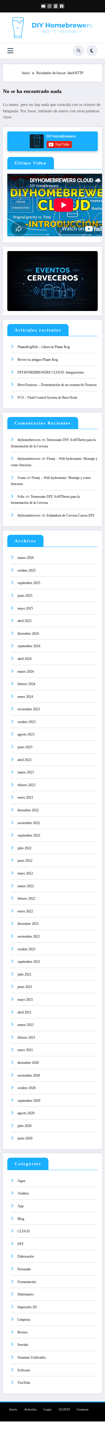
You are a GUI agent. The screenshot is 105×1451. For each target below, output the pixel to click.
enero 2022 (25, 911)
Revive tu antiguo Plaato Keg (38, 360)
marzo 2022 (26, 886)
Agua (21, 1181)
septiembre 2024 (29, 646)
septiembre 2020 (29, 1101)
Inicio (13, 1409)
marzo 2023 (26, 772)
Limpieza (24, 1320)
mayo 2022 (25, 873)
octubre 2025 (27, 570)
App (21, 1206)
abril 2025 (25, 621)
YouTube (24, 1383)
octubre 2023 (27, 722)
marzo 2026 (26, 558)
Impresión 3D (27, 1307)
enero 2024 (25, 697)
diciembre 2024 (28, 634)
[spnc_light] (92, 50)
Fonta (21, 478)
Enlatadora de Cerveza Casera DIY (71, 515)
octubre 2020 (27, 1088)
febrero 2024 (26, 684)
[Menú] (10, 51)
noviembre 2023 (29, 709)
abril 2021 (25, 1012)
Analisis (23, 1193)
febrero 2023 (26, 785)
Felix (21, 497)
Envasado (24, 1269)
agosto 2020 (26, 1113)
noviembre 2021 (29, 936)
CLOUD (24, 1231)
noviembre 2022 (29, 823)
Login (47, 1409)
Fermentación (27, 1282)
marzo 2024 (26, 671)
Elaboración (26, 1256)
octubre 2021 (27, 949)
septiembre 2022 (29, 835)
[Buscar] (79, 50)
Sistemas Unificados (32, 1357)
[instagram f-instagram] (49, 6)
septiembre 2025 (29, 583)
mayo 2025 (25, 608)
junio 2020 (25, 1138)
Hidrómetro (26, 1294)
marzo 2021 (26, 1025)
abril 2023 (25, 760)
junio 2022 (25, 861)
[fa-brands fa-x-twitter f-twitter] (55, 6)
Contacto (83, 1409)
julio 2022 (25, 848)
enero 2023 (25, 797)
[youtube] (43, 6)
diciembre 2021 (28, 924)
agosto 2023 (26, 734)
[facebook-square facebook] (61, 6)
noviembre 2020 (29, 1075)
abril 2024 (25, 659)
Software (24, 1370)
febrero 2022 (26, 898)
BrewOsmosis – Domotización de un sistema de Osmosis (57, 385)
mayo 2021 (25, 1000)
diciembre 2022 (28, 810)
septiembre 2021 (29, 962)
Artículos (30, 1409)
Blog (21, 1219)
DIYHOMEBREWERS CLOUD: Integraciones (51, 372)
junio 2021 (25, 987)
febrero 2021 (26, 1037)
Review (23, 1332)
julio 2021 (25, 974)
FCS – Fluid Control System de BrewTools (47, 398)
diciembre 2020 (28, 1063)
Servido (23, 1345)
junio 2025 (25, 596)
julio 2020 (25, 1126)
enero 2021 (25, 1050)
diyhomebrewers (29, 440)
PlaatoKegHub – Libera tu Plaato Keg (44, 347)
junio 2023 (25, 747)
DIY (21, 1244)
